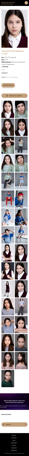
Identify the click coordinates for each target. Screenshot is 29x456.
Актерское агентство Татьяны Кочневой (8, 3)
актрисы (14, 438)
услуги (14, 445)
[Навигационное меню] (26, 2)
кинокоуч (14, 443)
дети (14, 440)
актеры (14, 435)
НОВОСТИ (14, 448)
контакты (14, 450)
